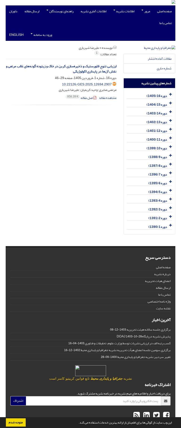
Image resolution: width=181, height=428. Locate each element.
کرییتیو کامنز (65, 378)
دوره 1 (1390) (157, 227)
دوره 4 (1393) (157, 200)
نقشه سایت (163, 308)
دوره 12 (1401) (157, 131)
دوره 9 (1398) (157, 157)
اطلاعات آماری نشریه (93, 11)
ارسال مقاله (32, 11)
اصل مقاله (80, 98)
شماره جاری (164, 68)
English (16, 35)
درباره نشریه (162, 274)
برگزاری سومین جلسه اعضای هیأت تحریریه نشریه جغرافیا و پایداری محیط (126, 350)
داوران (13, 11)
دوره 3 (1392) (157, 209)
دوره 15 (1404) (157, 104)
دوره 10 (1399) (157, 148)
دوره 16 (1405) (157, 96)
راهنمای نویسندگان (61, 11)
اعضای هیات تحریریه (158, 281)
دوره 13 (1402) (157, 122)
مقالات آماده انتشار (160, 58)
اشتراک (18, 401)
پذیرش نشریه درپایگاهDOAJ (144, 336)
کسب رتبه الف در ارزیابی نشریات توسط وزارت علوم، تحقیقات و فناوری (128, 343)
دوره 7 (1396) (157, 174)
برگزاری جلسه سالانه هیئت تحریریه (149, 329)
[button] (77, 423)
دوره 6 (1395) (157, 183)
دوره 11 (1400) (157, 139)
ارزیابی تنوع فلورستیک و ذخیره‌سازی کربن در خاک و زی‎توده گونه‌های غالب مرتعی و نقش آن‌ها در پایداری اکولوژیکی (61, 69)
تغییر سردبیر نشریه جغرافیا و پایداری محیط (144, 357)
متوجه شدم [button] (16, 422)
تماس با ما (165, 23)
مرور (147, 11)
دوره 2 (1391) (157, 218)
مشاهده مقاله (107, 98)
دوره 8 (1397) (157, 166)
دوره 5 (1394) (157, 192)
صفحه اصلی (164, 11)
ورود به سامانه (42, 35)
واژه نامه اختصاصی (159, 301)
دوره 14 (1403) (157, 113)
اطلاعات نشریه (125, 11)
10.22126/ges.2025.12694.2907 (87, 84)
